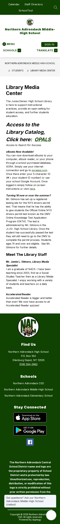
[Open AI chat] (51, 515)
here (32, 188)
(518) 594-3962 (28, 364)
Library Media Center (42, 70)
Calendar (14, 4)
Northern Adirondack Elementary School (28, 395)
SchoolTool (26, 10)
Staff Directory (33, 4)
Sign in (49, 44)
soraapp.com (39, 170)
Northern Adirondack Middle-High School (30, 63)
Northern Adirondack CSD (28, 383)
